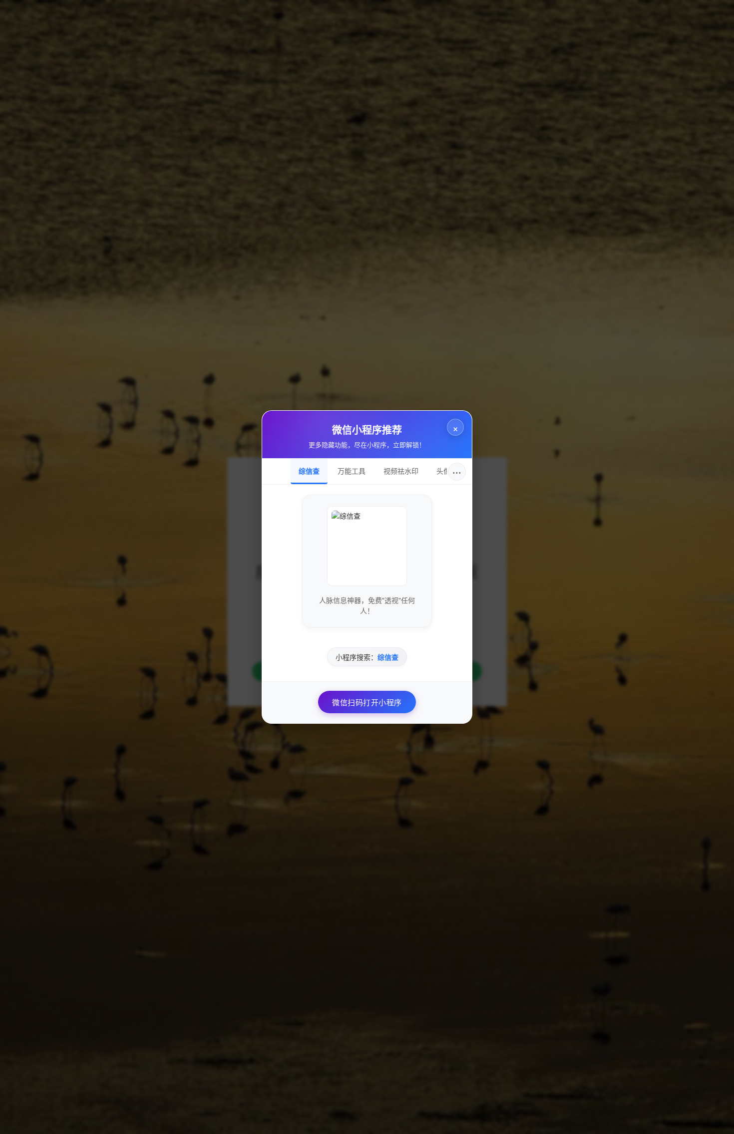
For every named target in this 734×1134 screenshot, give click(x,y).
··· (456, 471)
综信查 (309, 471)
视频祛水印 (400, 471)
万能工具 (352, 471)
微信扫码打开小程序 (367, 702)
